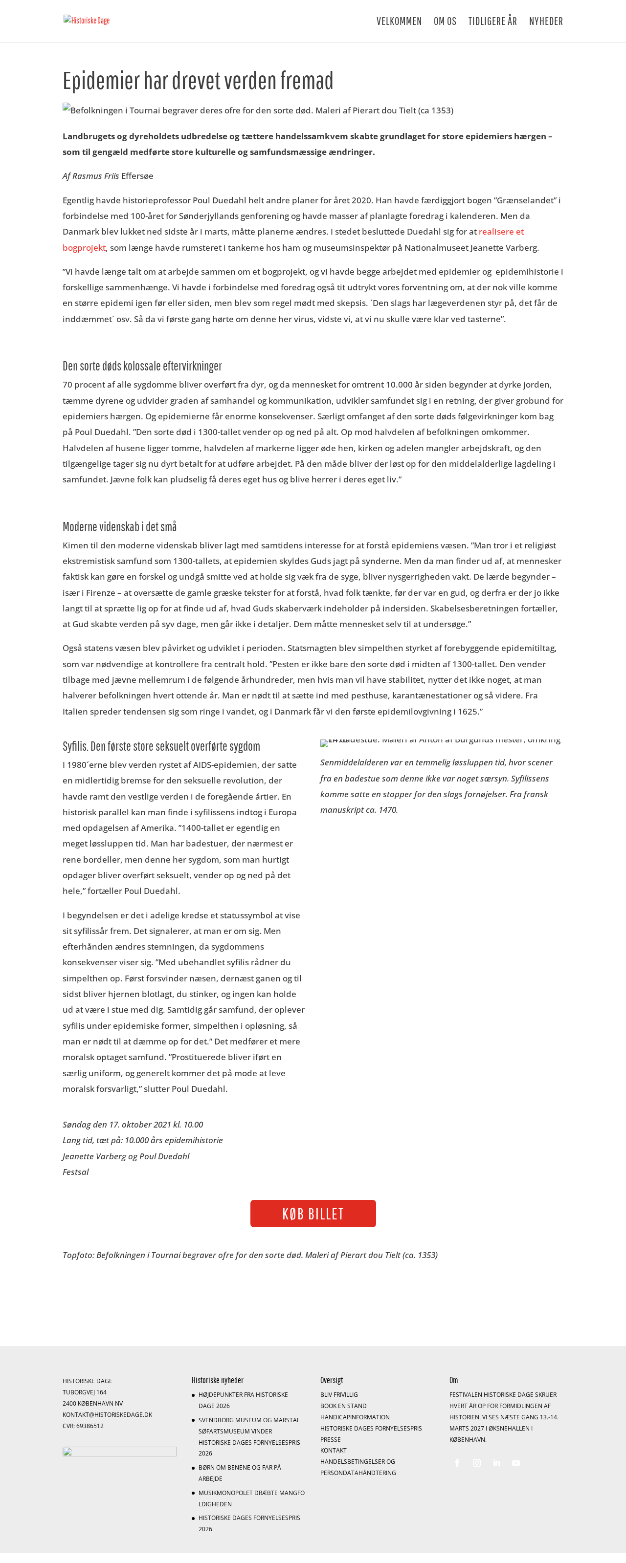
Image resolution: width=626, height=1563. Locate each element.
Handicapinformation (355, 1417)
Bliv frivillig (339, 1394)
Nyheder (546, 22)
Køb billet (313, 1213)
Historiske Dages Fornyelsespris (371, 1428)
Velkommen (399, 22)
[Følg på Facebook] (457, 1463)
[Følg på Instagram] (477, 1463)
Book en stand (343, 1406)
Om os (445, 22)
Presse (330, 1439)
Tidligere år (493, 22)
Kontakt (333, 1450)
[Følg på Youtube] (516, 1463)
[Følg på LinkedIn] (496, 1463)
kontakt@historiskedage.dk (107, 1415)
